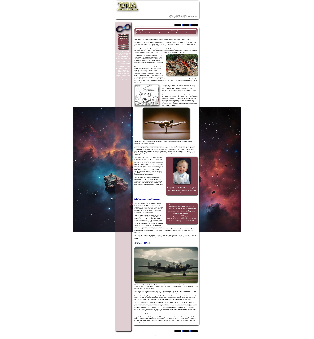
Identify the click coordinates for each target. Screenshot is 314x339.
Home (177, 25)
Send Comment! (123, 79)
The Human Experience (123, 41)
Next (194, 25)
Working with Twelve (123, 36)
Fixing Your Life (123, 38)
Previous (186, 25)
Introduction (123, 34)
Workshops (123, 44)
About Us (123, 48)
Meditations (123, 46)
